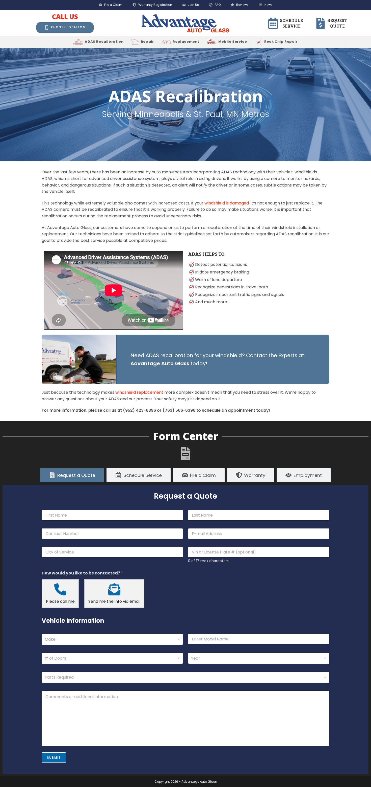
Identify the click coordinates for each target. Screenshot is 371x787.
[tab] (72, 475)
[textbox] (184, 677)
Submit (54, 757)
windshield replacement (139, 392)
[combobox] (112, 639)
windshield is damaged (226, 203)
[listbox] (112, 658)
